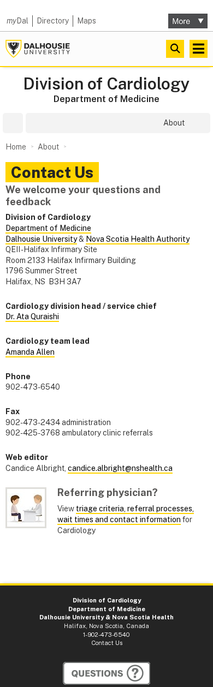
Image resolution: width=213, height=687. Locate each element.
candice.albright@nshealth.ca (120, 468)
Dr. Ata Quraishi (32, 316)
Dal (17, 20)
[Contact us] (106, 673)
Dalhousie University (37, 49)
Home (15, 146)
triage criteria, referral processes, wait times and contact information (125, 514)
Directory (53, 20)
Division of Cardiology (106, 84)
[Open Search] (175, 49)
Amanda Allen (30, 352)
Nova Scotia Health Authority (138, 239)
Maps (86, 20)
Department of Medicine (106, 98)
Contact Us (106, 643)
